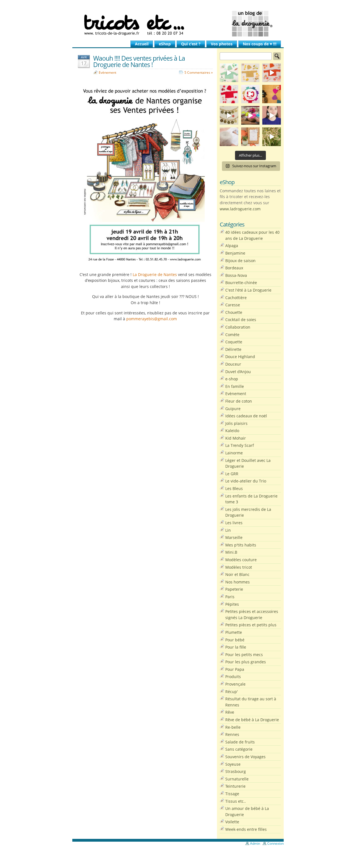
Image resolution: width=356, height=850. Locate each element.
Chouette (233, 312)
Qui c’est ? (191, 43)
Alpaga (231, 245)
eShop (165, 43)
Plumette (233, 632)
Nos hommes (237, 582)
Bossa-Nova (236, 275)
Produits (233, 676)
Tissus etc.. (235, 801)
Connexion (275, 843)
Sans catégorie (239, 749)
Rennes (232, 734)
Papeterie (234, 589)
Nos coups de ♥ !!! (259, 43)
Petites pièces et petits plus (250, 624)
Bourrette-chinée (241, 282)
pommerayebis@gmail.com (151, 318)
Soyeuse (233, 764)
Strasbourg (235, 771)
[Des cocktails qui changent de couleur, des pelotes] (250, 115)
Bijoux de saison (240, 260)
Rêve (229, 712)
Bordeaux (234, 267)
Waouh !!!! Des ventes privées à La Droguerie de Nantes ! (139, 61)
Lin (228, 530)
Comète (232, 334)
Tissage (232, 793)
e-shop (231, 378)
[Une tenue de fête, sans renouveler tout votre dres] (271, 115)
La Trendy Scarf (239, 445)
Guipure (233, 408)
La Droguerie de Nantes (155, 274)
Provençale (235, 684)
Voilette (232, 821)
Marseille (234, 537)
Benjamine (235, 253)
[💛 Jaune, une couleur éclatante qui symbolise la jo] (250, 72)
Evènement (107, 72)
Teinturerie (235, 786)
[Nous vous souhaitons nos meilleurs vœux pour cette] (229, 115)
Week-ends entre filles (246, 829)
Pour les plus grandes (245, 661)
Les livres (234, 522)
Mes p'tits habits (240, 545)
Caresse (232, 304)
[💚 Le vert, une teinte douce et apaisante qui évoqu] (229, 72)
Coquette (233, 341)
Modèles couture (241, 559)
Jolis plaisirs (236, 423)
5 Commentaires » (198, 72)
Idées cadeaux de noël (246, 415)
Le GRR (231, 473)
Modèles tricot (238, 567)
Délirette (233, 349)
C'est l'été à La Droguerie (248, 290)
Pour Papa (234, 669)
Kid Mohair (235, 438)
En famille (234, 386)
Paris (229, 596)
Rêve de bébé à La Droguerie (252, 719)
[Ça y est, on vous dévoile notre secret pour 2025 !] (250, 94)
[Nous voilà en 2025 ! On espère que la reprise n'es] (271, 94)
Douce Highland (240, 356)
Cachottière (236, 297)
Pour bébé (234, 639)
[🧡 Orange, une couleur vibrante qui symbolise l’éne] (271, 72)
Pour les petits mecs (244, 654)
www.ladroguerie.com (240, 208)
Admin (255, 843)
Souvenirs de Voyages (245, 756)
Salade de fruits (240, 742)
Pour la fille (235, 647)
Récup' (231, 691)
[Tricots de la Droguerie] (178, 23)
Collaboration (237, 327)
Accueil (142, 43)
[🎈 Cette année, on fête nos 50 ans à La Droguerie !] (229, 94)
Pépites (232, 604)
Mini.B (231, 552)
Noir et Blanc (237, 574)
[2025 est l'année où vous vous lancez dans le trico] (229, 136)
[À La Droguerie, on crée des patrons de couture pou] (250, 136)
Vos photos (222, 43)
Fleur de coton (238, 401)
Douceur (233, 364)
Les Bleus (234, 488)
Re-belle (233, 727)
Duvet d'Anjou (238, 371)
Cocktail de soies (240, 319)
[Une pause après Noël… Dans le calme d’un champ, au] (271, 136)
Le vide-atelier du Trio (245, 481)
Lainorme (234, 452)
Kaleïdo (232, 430)
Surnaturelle (237, 779)
